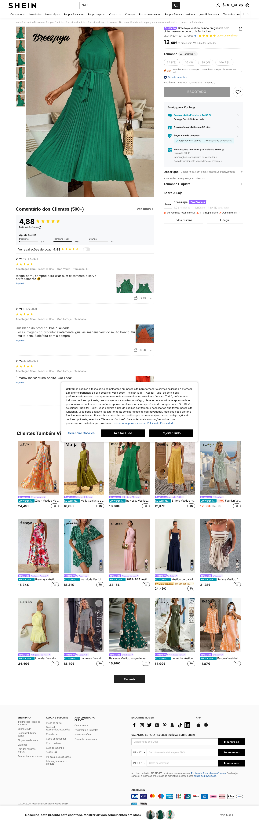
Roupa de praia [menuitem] (96, 14)
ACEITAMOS (138, 790)
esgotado (196, 92)
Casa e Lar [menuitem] (115, 14)
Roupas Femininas (55, 22)
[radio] (172, 62)
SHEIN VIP (51, 752)
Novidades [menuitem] (35, 14)
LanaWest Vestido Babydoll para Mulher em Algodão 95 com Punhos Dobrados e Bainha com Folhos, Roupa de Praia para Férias (84, 658)
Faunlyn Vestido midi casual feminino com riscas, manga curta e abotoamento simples (221, 500)
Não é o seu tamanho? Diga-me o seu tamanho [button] (189, 82)
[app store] (198, 727)
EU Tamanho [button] (186, 53)
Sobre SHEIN (24, 729)
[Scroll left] (243, 14)
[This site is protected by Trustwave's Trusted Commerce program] (134, 804)
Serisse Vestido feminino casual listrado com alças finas (221, 579)
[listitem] (38, 477)
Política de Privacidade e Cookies (208, 773)
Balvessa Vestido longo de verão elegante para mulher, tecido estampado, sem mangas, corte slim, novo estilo (129, 658)
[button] (241, 5)
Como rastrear (53, 743)
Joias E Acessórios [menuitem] (209, 14)
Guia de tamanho (55, 748)
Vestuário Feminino (34, 22)
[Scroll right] (248, 14)
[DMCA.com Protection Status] (143, 804)
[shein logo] (22, 5)
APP (198, 718)
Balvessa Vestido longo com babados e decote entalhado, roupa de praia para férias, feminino (130, 500)
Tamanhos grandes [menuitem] (234, 14)
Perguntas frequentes (86, 739)
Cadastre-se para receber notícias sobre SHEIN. (163, 735)
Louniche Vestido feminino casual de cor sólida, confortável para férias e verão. (175, 658)
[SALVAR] (238, 92)
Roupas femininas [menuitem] (74, 14)
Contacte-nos (81, 725)
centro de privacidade (205, 776)
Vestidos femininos (77, 22)
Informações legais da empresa (29, 723)
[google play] (205, 727)
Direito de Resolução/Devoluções (58, 728)
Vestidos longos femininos (103, 22)
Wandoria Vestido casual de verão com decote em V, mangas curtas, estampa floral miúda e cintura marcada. (84, 579)
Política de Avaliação (28, 227)
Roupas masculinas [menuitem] (150, 14)
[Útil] (135, 298)
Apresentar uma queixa (30, 756)
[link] (225, 5)
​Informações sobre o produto (56, 762)
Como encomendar (56, 738)
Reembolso (52, 734)
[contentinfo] (188, 796)
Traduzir (20, 283)
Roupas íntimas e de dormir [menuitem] (180, 14)
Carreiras (22, 745)
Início (18, 22)
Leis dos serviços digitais (26, 750)
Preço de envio (54, 723)
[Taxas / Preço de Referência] (179, 43)
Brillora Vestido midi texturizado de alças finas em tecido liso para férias (175, 500)
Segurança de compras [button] (187, 135)
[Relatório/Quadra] (152, 298)
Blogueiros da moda (28, 740)
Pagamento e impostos (86, 730)
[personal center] (218, 5)
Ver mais (129, 679)
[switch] (86, 249)
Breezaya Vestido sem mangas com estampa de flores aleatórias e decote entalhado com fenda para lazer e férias (39, 579)
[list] (161, 725)
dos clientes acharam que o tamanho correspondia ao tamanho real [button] (202, 71)
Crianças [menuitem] (130, 14)
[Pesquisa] (176, 5)
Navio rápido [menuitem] (52, 14)
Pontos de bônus (83, 734)
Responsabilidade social (27, 734)
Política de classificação (58, 757)
